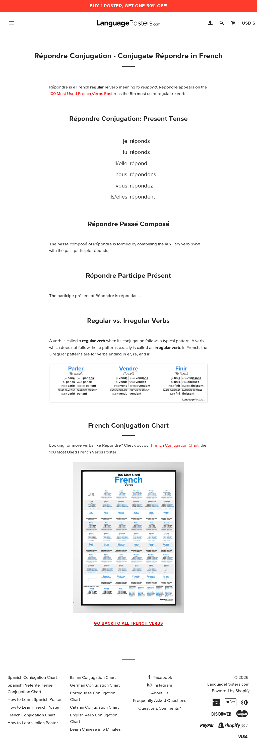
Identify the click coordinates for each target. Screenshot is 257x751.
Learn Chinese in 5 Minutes (95, 729)
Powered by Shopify (230, 691)
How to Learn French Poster (34, 707)
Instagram (162, 685)
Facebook (162, 678)
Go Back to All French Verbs (128, 623)
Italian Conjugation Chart (93, 678)
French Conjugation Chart (175, 445)
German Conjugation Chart (95, 685)
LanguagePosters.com (228, 684)
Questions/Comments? (159, 708)
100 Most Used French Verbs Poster (82, 94)
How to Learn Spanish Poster (35, 700)
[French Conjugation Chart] (128, 537)
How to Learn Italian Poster (33, 723)
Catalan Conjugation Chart (94, 707)
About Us (159, 693)
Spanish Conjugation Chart (32, 678)
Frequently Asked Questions (159, 701)
